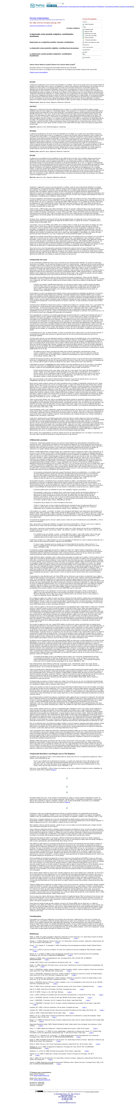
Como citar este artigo (91, 35)
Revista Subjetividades (39, 18)
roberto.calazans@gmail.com (42, 1079)
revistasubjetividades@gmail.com (67, 1102)
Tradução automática (90, 40)
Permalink (87, 57)
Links (76, 938)
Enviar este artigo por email (92, 42)
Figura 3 (53, 770)
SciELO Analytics (89, 24)
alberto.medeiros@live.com (41, 1075)
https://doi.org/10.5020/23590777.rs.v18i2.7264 (41, 25)
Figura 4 (67, 802)
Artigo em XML (89, 31)
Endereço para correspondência (39, 72)
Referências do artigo (90, 33)
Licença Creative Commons (92, 1091)
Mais (86, 52)
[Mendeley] (84, 52)
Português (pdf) (89, 29)
